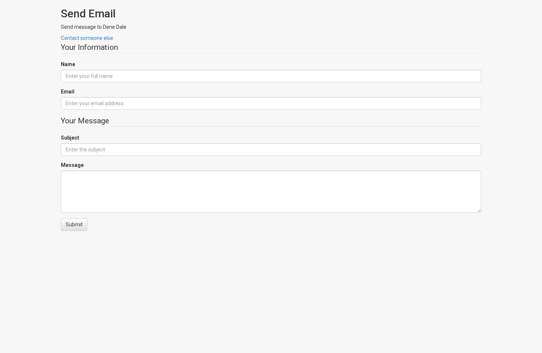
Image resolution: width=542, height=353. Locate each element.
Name (68, 64)
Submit (74, 224)
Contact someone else (87, 38)
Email (67, 92)
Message (72, 165)
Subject (70, 138)
